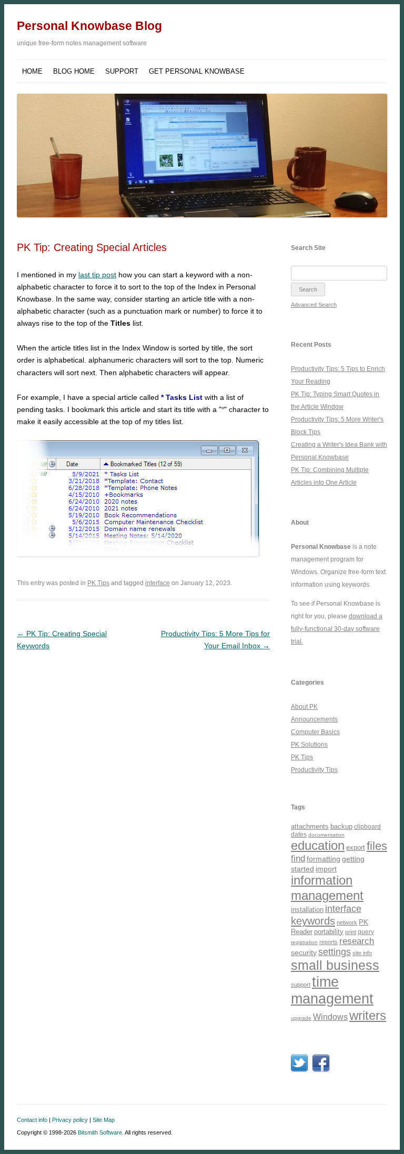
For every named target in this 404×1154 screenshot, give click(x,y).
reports (328, 942)
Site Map (104, 1120)
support (300, 984)
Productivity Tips (314, 770)
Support (121, 71)
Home (32, 71)
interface (157, 583)
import (326, 869)
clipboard (367, 826)
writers (367, 1015)
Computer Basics (315, 732)
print (350, 932)
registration (304, 942)
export (355, 847)
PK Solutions (309, 744)
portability (329, 932)
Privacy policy (70, 1120)
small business (335, 965)
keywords (313, 921)
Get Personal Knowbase (197, 71)
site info (362, 953)
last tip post (97, 274)
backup (341, 826)
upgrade (301, 1018)
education (318, 845)
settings (334, 952)
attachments (310, 826)
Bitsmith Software (100, 1132)
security (304, 952)
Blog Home (74, 71)
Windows (330, 1016)
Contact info (32, 1120)
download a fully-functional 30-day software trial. (336, 629)
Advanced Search (314, 305)
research (356, 941)
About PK (304, 706)
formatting (323, 859)
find (298, 859)
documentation (326, 835)
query (366, 931)
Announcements (314, 719)
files (377, 845)
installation (307, 910)
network (347, 922)
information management (327, 887)
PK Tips (98, 583)
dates (299, 834)
